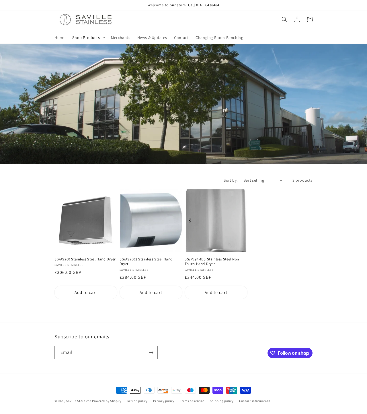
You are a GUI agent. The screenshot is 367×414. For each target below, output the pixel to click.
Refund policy (137, 401)
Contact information (254, 401)
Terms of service (192, 401)
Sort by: (230, 180)
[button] (88, 37)
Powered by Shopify (107, 401)
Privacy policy (163, 401)
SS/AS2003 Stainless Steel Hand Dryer (146, 261)
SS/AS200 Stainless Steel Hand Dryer (85, 259)
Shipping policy (222, 401)
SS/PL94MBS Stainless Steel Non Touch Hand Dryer (212, 261)
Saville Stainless (78, 401)
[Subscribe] (151, 352)
